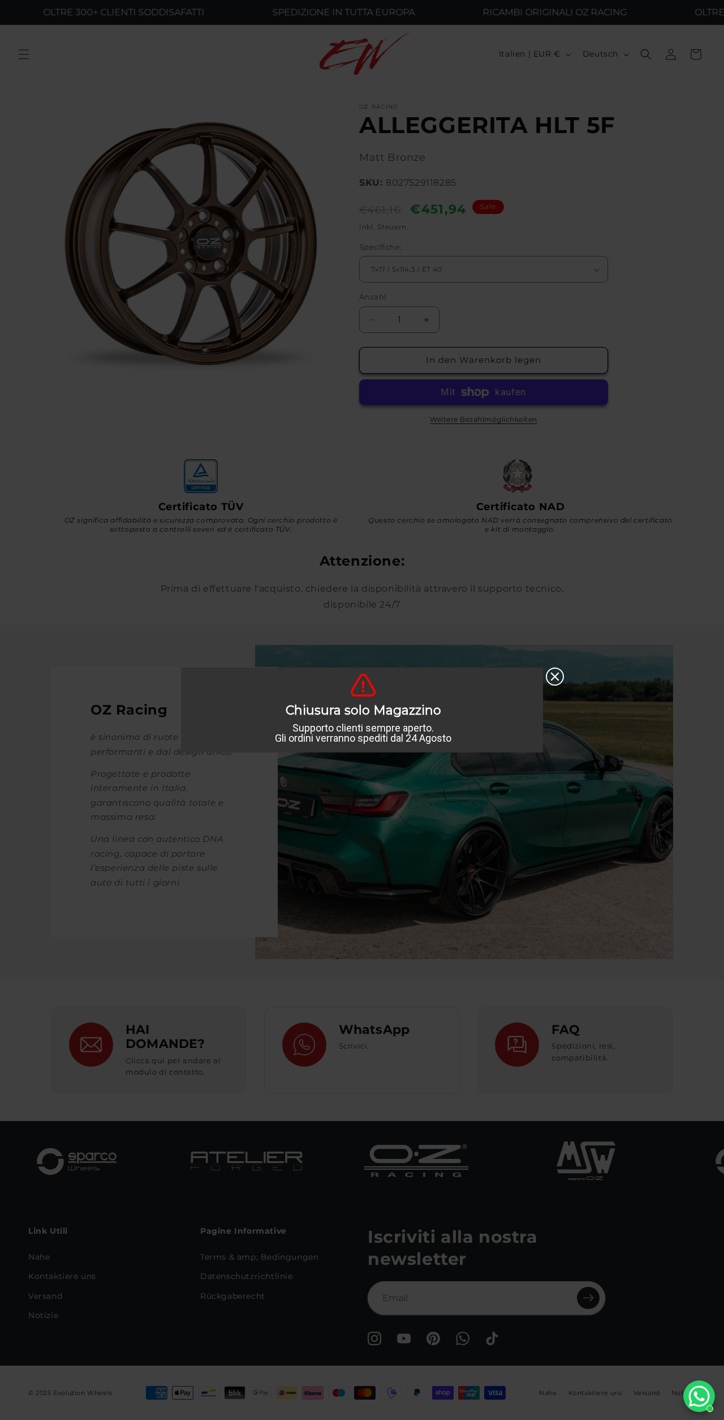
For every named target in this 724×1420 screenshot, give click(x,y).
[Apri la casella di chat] (699, 1396)
